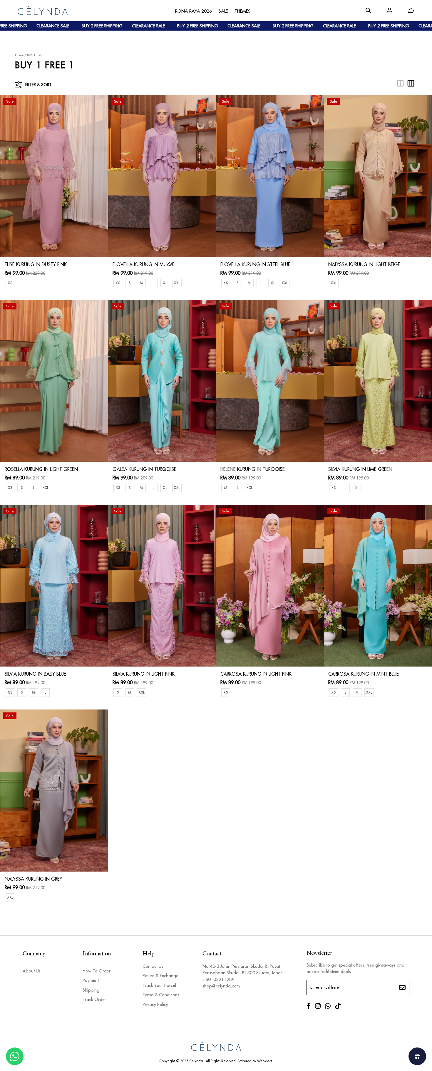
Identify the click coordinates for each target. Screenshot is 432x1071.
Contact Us (153, 966)
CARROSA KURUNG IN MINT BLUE (363, 674)
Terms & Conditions (161, 994)
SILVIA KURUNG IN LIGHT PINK (144, 674)
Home (19, 55)
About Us (32, 971)
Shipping (91, 990)
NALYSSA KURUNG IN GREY (33, 879)
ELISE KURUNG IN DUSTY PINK (36, 264)
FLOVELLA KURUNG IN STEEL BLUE (255, 264)
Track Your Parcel (159, 985)
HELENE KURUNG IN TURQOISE (252, 469)
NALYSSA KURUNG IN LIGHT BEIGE (364, 264)
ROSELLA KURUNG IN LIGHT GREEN (41, 469)
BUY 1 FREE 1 (37, 55)
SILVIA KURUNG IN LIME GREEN (360, 469)
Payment (91, 980)
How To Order (96, 971)
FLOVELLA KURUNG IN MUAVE (144, 264)
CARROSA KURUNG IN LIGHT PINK (256, 674)
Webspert (264, 1061)
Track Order (94, 999)
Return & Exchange (160, 975)
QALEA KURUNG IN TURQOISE (144, 469)
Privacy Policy (155, 1004)
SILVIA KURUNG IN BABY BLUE (35, 674)
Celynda (196, 1061)
